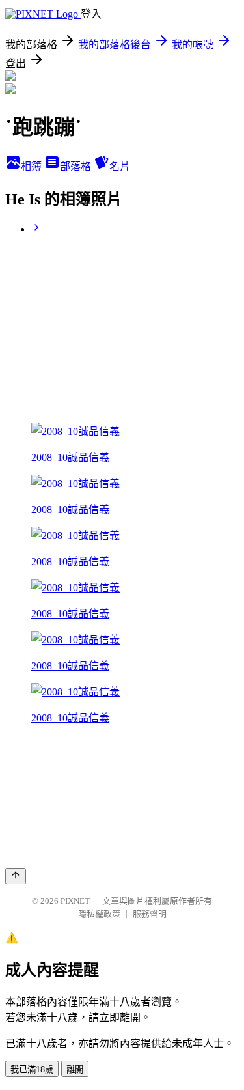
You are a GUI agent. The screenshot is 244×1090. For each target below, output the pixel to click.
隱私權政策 (99, 914)
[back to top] (15, 876)
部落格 (77, 166)
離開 (74, 1069)
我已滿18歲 (31, 1069)
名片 (119, 166)
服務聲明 (150, 914)
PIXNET (75, 901)
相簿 (32, 166)
